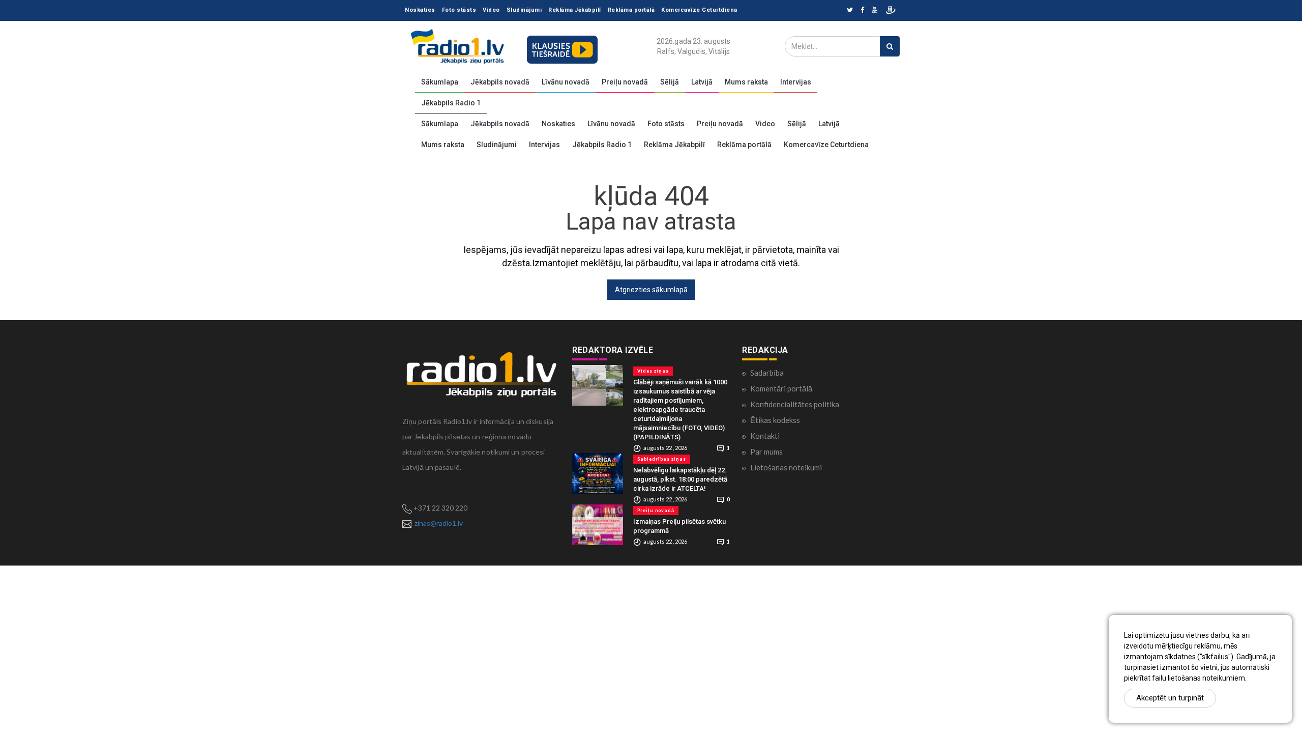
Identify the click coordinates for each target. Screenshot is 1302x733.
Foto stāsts (459, 10)
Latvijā (702, 82)
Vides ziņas (653, 371)
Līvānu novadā (565, 82)
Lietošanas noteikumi (786, 467)
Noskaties (420, 10)
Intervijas (795, 82)
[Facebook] (862, 10)
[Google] (874, 10)
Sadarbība (767, 372)
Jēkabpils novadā (499, 82)
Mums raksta (746, 82)
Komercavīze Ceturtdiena (699, 10)
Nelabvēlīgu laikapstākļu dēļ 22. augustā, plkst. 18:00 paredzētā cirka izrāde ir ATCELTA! (680, 479)
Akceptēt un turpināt (1170, 697)
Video (491, 10)
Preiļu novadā (625, 82)
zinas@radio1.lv (439, 523)
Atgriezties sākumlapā (651, 290)
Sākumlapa (439, 82)
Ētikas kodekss (775, 420)
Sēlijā (669, 82)
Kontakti (765, 435)
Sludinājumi (524, 10)
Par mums (766, 451)
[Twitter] (850, 10)
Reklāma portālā (631, 10)
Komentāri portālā (781, 388)
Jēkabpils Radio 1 (451, 103)
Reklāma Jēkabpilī (574, 10)
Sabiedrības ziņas (661, 459)
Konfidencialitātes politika (794, 404)
